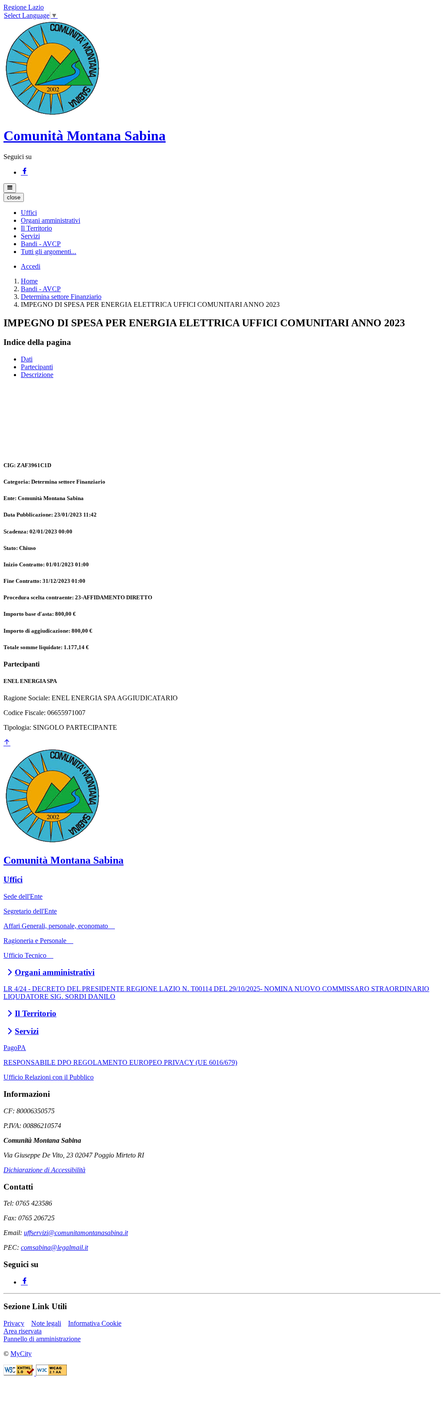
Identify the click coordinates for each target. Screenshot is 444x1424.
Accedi (30, 266)
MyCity (21, 1353)
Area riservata (22, 1331)
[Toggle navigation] (9, 188)
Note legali (46, 1323)
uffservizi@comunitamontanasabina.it (76, 1232)
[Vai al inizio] (6, 743)
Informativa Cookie (94, 1323)
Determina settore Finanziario (61, 296)
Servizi (27, 1031)
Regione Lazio (23, 7)
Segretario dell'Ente (30, 911)
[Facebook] (24, 172)
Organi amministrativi (55, 972)
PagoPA (14, 1047)
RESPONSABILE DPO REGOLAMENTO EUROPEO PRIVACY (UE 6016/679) (120, 1062)
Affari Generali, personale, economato (59, 926)
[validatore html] (19, 1373)
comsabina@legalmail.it (54, 1247)
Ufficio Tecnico (28, 955)
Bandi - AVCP (41, 289)
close (13, 197)
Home (29, 281)
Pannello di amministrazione (42, 1339)
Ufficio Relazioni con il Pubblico (48, 1077)
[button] (29, 212)
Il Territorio (35, 1013)
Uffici (13, 879)
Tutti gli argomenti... (48, 251)
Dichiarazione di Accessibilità (44, 1170)
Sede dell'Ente (22, 896)
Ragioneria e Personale (38, 940)
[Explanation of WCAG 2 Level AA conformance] (51, 1373)
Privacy (13, 1323)
